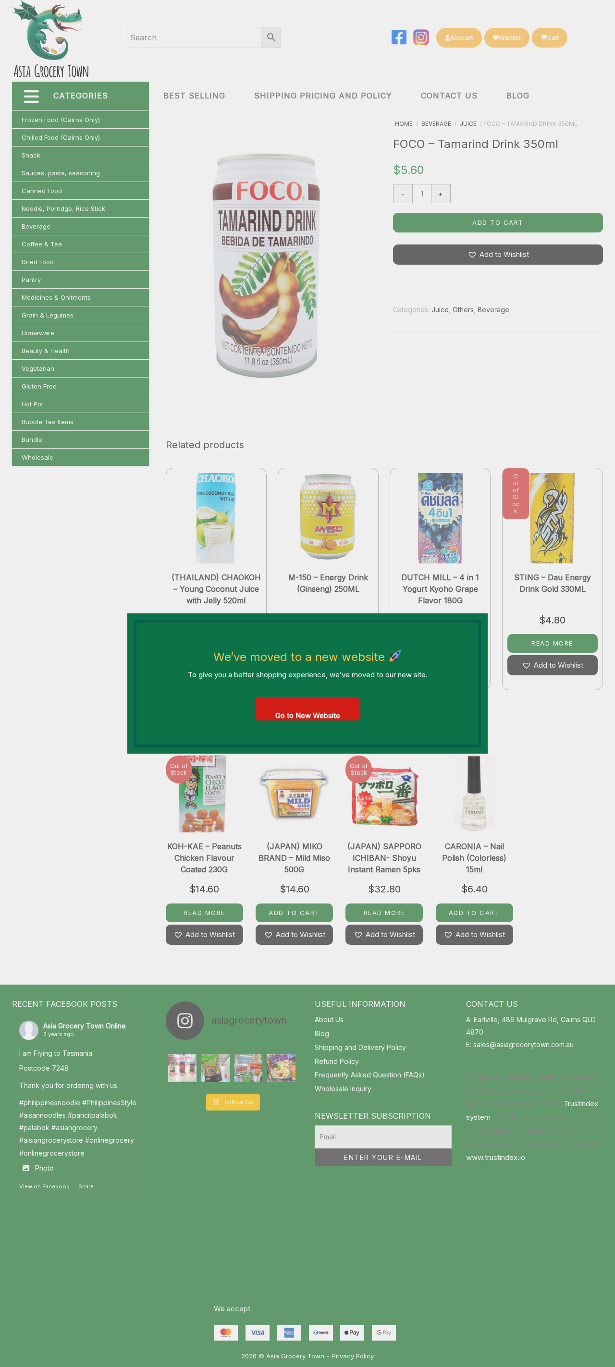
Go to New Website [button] (307, 715)
